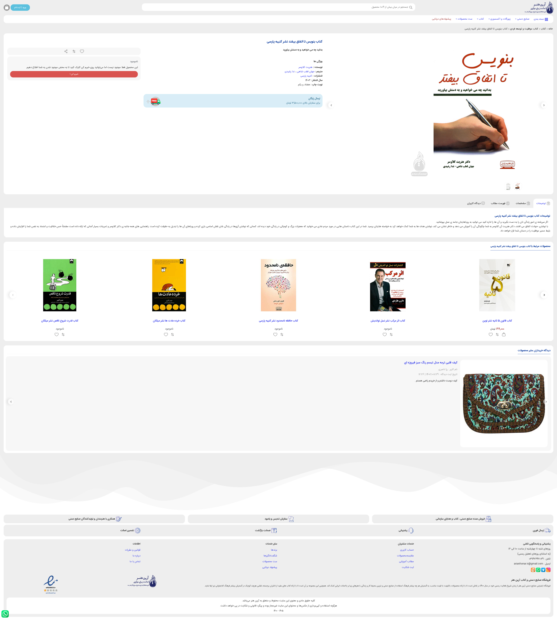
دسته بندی (539, 19)
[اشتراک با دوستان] (66, 51)
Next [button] (12, 294)
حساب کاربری (407, 485)
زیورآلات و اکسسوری (500, 19)
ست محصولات (464, 19)
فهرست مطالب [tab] (498, 203)
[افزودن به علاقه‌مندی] (81, 51)
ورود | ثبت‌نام (20, 7)
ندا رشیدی (290, 72)
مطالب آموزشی (406, 497)
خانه (550, 29)
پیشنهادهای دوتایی (441, 19)
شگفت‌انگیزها (270, 491)
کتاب (481, 19)
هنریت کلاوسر (305, 67)
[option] (497, 297)
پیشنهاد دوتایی (269, 503)
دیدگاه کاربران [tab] (474, 203)
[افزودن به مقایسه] (73, 51)
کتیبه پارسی (306, 76)
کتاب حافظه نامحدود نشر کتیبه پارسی (278, 321)
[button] (331, 105)
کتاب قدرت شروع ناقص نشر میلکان (59, 321)
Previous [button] (544, 294)
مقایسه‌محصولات (405, 491)
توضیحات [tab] (541, 203)
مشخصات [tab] (521, 203)
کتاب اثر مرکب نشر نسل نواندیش (388, 321)
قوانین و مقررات (132, 485)
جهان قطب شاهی (305, 72)
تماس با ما (135, 497)
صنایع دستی (522, 19)
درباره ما (136, 491)
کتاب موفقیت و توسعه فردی (524, 29)
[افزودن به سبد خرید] (504, 335)
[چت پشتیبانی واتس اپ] (5, 614)
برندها (274, 485)
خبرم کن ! (74, 74)
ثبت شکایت (408, 503)
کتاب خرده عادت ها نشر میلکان (169, 321)
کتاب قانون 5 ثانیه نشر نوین (497, 321)
